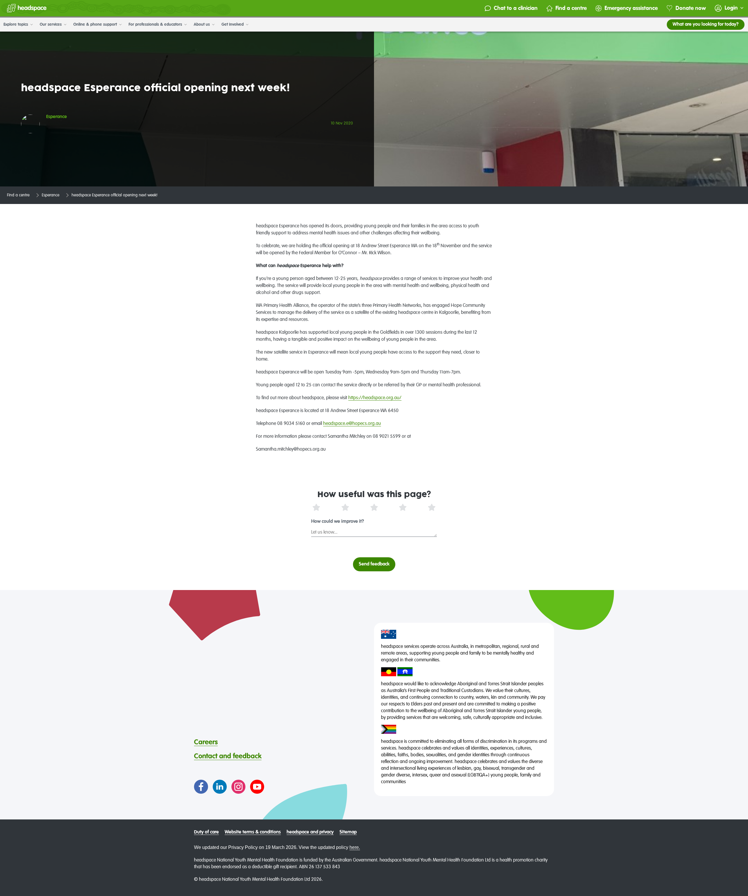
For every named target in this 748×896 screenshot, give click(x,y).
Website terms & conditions (253, 832)
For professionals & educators (156, 25)
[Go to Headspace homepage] (26, 8)
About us (202, 25)
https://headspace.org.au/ (374, 398)
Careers (206, 742)
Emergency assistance (631, 8)
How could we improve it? (337, 521)
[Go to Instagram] (238, 787)
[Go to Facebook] (201, 787)
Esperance (50, 195)
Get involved (233, 25)
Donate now (691, 8)
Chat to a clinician (516, 8)
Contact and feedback (228, 756)
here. (354, 847)
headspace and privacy (310, 832)
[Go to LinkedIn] (220, 787)
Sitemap (348, 832)
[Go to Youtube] (257, 787)
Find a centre (571, 8)
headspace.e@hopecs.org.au (352, 423)
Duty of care (206, 832)
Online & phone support (95, 25)
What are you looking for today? (706, 24)
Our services (51, 25)
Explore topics (16, 25)
